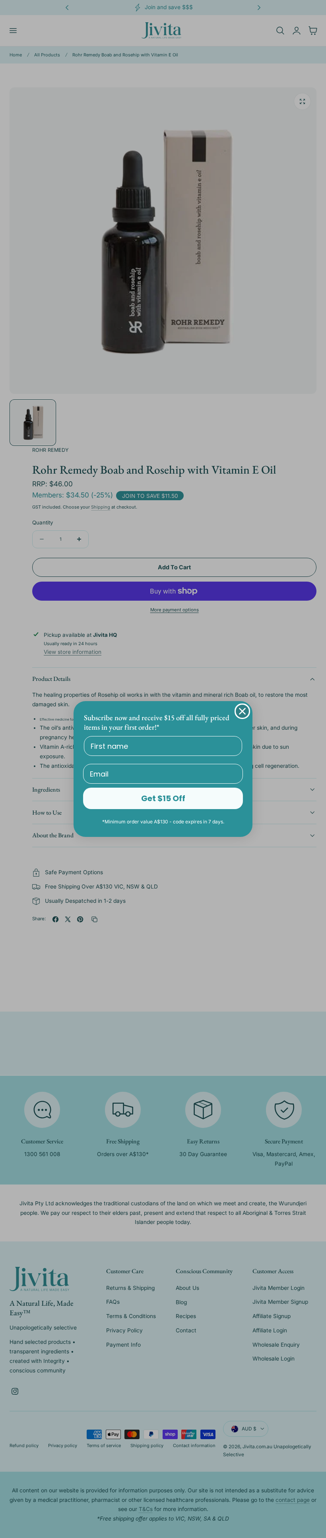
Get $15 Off (163, 798)
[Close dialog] (242, 711)
